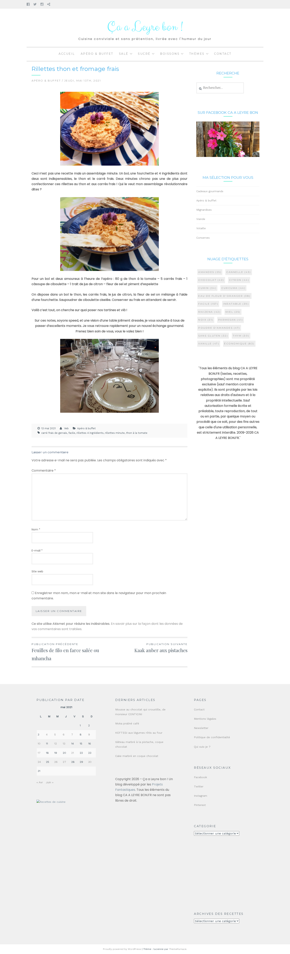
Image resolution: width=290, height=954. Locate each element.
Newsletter (201, 728)
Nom (36, 529)
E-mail (37, 551)
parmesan (230, 319)
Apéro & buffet (97, 54)
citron (239, 279)
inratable (236, 303)
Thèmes (197, 54)
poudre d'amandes (219, 327)
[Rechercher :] (220, 87)
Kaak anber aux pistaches (160, 647)
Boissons (170, 54)
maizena (209, 311)
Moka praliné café (127, 723)
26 (56, 761)
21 (72, 752)
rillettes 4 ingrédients (90, 432)
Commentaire (44, 470)
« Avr (39, 782)
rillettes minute (115, 432)
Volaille (201, 228)
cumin (207, 287)
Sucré (144, 54)
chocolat (211, 279)
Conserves (203, 237)
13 (64, 743)
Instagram (200, 795)
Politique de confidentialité (212, 737)
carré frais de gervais (54, 432)
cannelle (238, 272)
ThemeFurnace (177, 949)
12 (55, 743)
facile (71, 432)
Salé (123, 54)
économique (239, 343)
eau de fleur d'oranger (224, 295)
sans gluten (213, 335)
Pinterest (200, 805)
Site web (37, 571)
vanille (208, 343)
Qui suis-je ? (202, 746)
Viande (200, 219)
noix (205, 319)
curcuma (233, 287)
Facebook (200, 777)
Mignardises (204, 209)
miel (232, 311)
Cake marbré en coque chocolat (136, 755)
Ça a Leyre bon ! (145, 27)
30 (90, 761)
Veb (66, 428)
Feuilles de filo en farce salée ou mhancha (65, 651)
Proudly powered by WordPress (122, 949)
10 (39, 743)
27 (64, 761)
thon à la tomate (136, 432)
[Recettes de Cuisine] (50, 802)
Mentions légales (205, 718)
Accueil (67, 54)
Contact (222, 54)
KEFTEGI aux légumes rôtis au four (138, 732)
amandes (209, 272)
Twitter (198, 786)
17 (39, 752)
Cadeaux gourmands (209, 191)
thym (241, 335)
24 (39, 761)
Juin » (49, 782)
